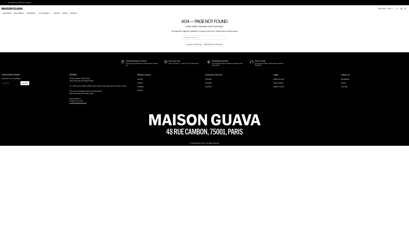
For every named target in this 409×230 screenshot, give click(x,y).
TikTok (343, 83)
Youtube (344, 87)
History (140, 79)
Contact (208, 87)
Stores (140, 83)
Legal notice (278, 83)
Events (140, 90)
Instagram (345, 79)
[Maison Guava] (12, 8)
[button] (397, 8)
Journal (140, 87)
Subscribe (25, 83)
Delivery (208, 79)
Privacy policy (278, 87)
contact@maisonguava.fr (78, 103)
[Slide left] (2, 2)
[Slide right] (6, 2)
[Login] (401, 8)
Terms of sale (278, 79)
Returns (208, 83)
